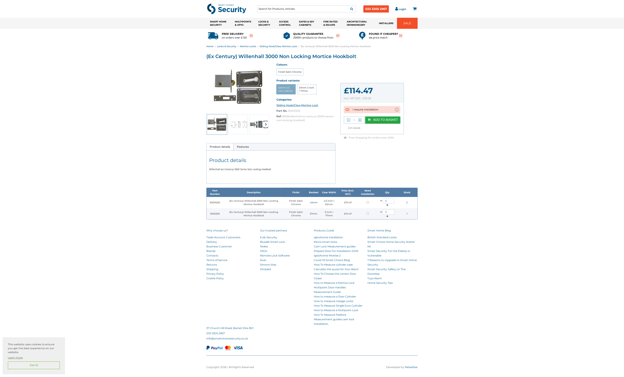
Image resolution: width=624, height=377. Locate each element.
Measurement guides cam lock (334, 319)
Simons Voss (268, 264)
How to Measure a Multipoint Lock (336, 310)
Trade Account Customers (223, 237)
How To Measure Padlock (330, 314)
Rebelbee (411, 367)
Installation (321, 323)
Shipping (212, 269)
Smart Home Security (218, 23)
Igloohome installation (328, 237)
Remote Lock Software (275, 255)
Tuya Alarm (374, 278)
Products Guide (324, 230)
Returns (211, 264)
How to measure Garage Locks (333, 301)
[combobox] (306, 8)
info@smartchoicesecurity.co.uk (227, 338)
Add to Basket (385, 119)
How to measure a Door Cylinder (335, 296)
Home (210, 46)
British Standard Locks (382, 237)
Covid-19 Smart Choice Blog (332, 260)
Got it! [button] (34, 365)
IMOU (263, 251)
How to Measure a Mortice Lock (334, 282)
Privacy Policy (215, 273)
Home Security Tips (380, 282)
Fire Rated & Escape (330, 23)
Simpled (265, 269)
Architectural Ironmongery (357, 23)
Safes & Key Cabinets (306, 23)
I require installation (365, 109)
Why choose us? (217, 230)
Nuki (263, 260)
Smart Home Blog (379, 230)
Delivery (211, 241)
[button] (265, 124)
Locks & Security (264, 23)
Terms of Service (217, 260)
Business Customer (219, 246)
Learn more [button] (15, 357)
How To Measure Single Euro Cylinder (338, 305)
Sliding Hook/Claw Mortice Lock (278, 46)
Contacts (212, 255)
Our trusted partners (273, 230)
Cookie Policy (215, 278)
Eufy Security (268, 237)
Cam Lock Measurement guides (335, 246)
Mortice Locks (248, 46)
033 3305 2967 (376, 9)
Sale (407, 23)
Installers (386, 23)
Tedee (264, 246)
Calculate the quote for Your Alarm (336, 269)
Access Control (285, 23)
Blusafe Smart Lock (272, 241)
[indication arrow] (251, 35)
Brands (210, 251)
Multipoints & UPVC (243, 23)
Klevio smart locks (325, 241)
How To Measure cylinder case (333, 264)
